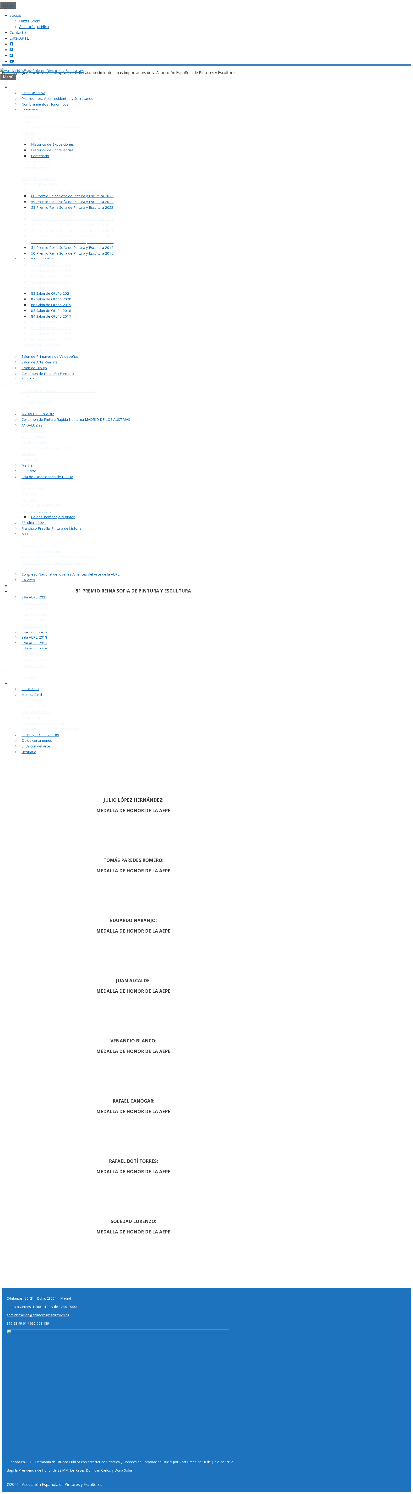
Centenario (40, 155)
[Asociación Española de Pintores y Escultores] (42, 70)
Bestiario (29, 751)
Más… (26, 534)
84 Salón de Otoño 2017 (51, 316)
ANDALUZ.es (32, 425)
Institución (21, 87)
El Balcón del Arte (36, 746)
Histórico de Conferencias (52, 150)
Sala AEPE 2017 (34, 642)
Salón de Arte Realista (40, 362)
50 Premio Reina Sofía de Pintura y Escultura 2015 (72, 253)
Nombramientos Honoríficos (45, 104)
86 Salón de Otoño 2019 (51, 304)
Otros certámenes (37, 740)
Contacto (18, 32)
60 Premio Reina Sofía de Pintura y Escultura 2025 (72, 195)
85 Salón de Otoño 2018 (51, 310)
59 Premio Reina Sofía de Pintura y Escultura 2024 (72, 201)
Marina (27, 465)
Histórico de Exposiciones (52, 144)
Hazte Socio (29, 21)
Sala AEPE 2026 (25, 591)
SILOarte (29, 471)
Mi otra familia (33, 694)
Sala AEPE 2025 (34, 597)
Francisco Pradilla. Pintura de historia (52, 528)
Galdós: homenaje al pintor (53, 516)
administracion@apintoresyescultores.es (38, 1315)
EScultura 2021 (34, 522)
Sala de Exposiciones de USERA (47, 476)
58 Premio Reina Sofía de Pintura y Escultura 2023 (72, 207)
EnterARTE (19, 38)
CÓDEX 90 (30, 688)
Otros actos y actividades (34, 683)
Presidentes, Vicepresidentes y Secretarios (57, 98)
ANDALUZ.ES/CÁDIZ (38, 413)
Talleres (28, 579)
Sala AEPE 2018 (34, 637)
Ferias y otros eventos (40, 734)
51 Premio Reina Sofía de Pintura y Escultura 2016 (72, 247)
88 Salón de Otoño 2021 (51, 293)
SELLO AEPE (22, 585)
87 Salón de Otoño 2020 (51, 299)
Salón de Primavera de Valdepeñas (50, 356)
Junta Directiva (33, 92)
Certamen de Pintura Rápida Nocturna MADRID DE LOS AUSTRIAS (76, 419)
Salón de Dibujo (34, 367)
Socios (15, 15)
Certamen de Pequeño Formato (48, 373)
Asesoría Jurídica (34, 26)
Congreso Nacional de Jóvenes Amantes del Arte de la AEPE (71, 574)
